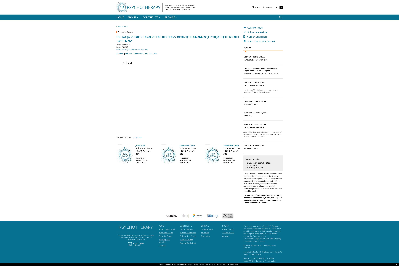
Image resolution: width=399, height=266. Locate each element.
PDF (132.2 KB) (151, 54)
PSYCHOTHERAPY (143, 7)
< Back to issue (122, 26)
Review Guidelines (188, 243)
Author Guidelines (256, 36)
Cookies (225, 236)
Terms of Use (228, 232)
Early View (205, 236)
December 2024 (231, 145)
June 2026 (140, 145)
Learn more (234, 264)
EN (281, 7)
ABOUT (132, 17)
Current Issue (255, 27)
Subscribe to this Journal (261, 41)
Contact (162, 245)
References (138, 54)
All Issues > (137, 137)
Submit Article (186, 239)
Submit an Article (257, 32)
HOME (120, 17)
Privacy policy (228, 229)
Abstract (120, 54)
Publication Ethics (188, 236)
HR (277, 7)
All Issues (205, 232)
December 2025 (187, 145)
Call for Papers (186, 229)
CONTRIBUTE (150, 17)
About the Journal (167, 229)
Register (269, 7)
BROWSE (169, 17)
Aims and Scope (166, 232)
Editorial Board (165, 236)
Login (257, 7)
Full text (128, 54)
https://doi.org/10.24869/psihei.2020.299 (132, 49)
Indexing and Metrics (164, 240)
